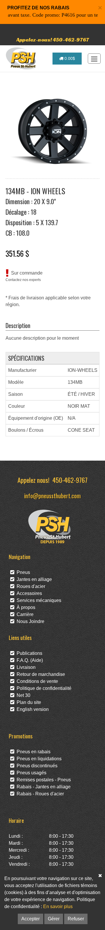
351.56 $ (17, 253)
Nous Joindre (29, 621)
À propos (24, 607)
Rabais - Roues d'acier (39, 793)
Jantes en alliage (33, 579)
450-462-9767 (70, 480)
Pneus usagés (30, 772)
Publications (28, 653)
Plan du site (27, 702)
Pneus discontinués (35, 765)
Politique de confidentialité (42, 688)
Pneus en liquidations (38, 758)
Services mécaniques (37, 600)
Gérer (54, 918)
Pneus (22, 572)
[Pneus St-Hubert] (21, 58)
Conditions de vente (36, 681)
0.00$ (69, 58)
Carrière (24, 614)
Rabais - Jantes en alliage (42, 786)
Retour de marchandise (39, 674)
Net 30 (22, 695)
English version (31, 709)
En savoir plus (58, 906)
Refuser (76, 918)
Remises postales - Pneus (42, 779)
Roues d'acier (29, 586)
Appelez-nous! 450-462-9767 (52, 39)
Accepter (30, 918)
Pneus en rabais (32, 751)
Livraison (25, 667)
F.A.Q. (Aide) (28, 660)
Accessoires (28, 593)
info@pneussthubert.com (52, 495)
